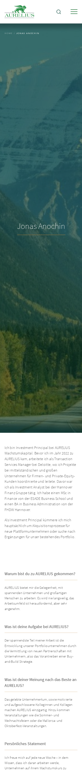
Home (9, 33)
